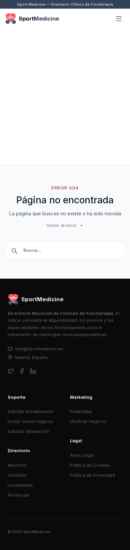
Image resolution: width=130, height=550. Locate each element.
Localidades (20, 485)
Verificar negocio (88, 421)
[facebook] (22, 371)
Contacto (17, 475)
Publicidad (81, 411)
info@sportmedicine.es (39, 348)
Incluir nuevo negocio (30, 421)
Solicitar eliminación (28, 431)
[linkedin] (33, 371)
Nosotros (17, 465)
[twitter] (11, 371)
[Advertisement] (65, 96)
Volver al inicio (61, 225)
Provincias (18, 495)
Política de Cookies (90, 465)
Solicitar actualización (31, 411)
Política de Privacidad (92, 475)
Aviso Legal (82, 455)
